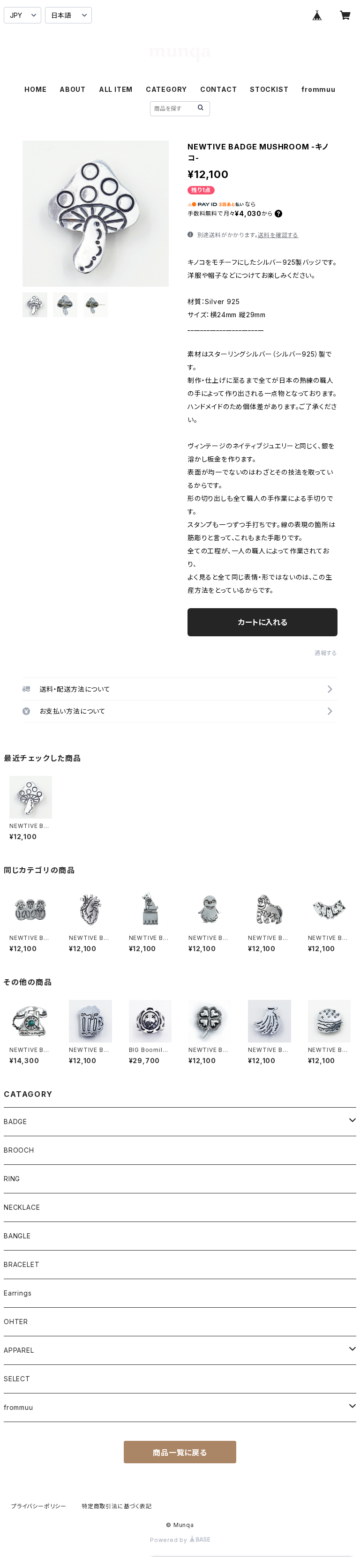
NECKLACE (22, 1207)
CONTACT (218, 89)
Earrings (17, 1293)
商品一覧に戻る (180, 1452)
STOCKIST (269, 89)
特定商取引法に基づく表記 (117, 1506)
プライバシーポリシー (39, 1506)
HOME (35, 89)
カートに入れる (262, 622)
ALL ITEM (116, 89)
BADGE (15, 1121)
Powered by (169, 1539)
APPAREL (19, 1350)
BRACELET (21, 1264)
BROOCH (19, 1150)
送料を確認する (278, 234)
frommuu (318, 89)
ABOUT (73, 89)
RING (12, 1179)
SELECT (17, 1379)
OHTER (16, 1322)
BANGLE (17, 1236)
